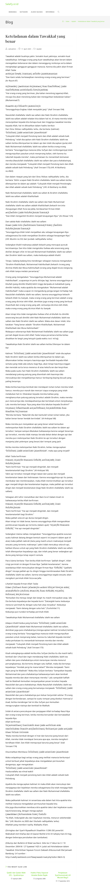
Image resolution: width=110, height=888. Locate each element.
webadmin (12, 49)
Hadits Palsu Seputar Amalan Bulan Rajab (39, 873)
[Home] (63, 21)
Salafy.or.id (11, 4)
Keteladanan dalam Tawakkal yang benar (91, 21)
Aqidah (39, 49)
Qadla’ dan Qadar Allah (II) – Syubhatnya (16, 873)
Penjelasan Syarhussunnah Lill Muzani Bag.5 (62, 875)
